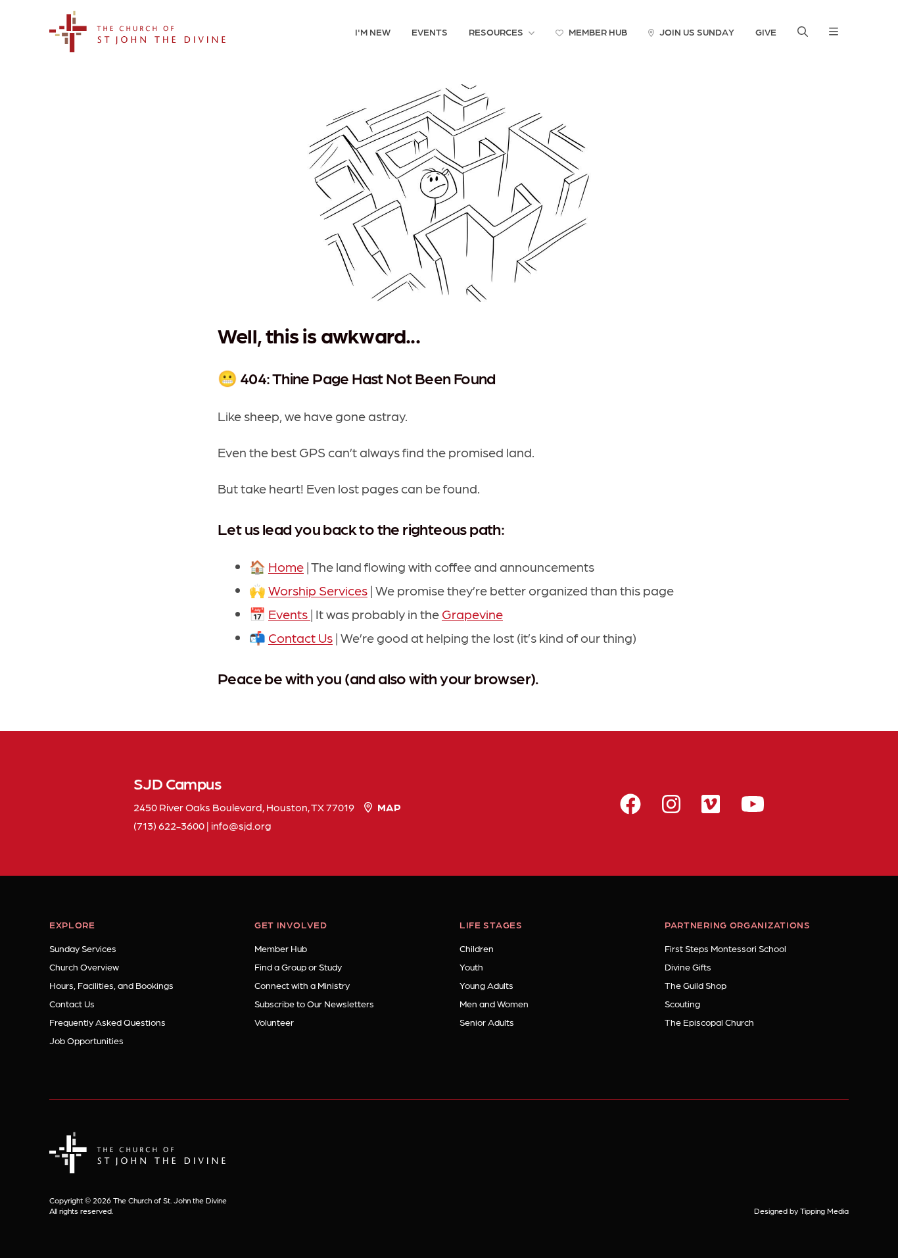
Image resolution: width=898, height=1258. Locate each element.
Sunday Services (82, 948)
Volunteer (274, 1022)
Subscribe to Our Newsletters (314, 1003)
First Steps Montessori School (725, 948)
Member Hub (280, 948)
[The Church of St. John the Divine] (137, 32)
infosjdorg (241, 825)
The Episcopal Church (709, 1022)
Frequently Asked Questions (107, 1022)
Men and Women (494, 1003)
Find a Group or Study (298, 966)
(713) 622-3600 (168, 825)
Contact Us (300, 637)
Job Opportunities (86, 1040)
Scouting (682, 1003)
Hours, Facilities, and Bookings (111, 985)
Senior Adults (487, 1022)
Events (289, 613)
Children (477, 948)
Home (286, 566)
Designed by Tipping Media (801, 1210)
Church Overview (84, 966)
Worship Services (317, 590)
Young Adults (486, 985)
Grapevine (472, 613)
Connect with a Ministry (302, 985)
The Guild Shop (695, 985)
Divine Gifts (688, 966)
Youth (471, 966)
